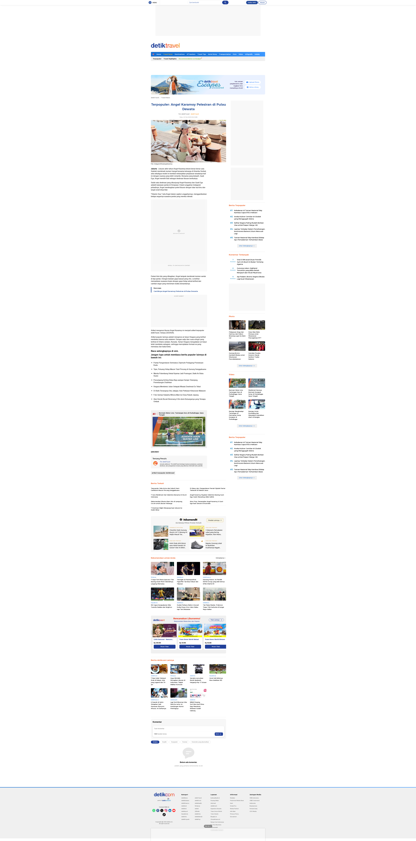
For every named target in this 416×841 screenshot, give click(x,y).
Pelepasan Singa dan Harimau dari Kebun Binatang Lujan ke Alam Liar (237, 335)
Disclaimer (233, 816)
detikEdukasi (185, 800)
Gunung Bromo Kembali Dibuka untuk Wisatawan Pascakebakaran (237, 356)
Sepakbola (184, 814)
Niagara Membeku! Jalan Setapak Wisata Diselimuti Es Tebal (177, 386)
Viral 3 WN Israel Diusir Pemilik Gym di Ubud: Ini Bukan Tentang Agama (250, 262)
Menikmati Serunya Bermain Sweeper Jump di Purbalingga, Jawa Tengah (255, 393)
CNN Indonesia (254, 798)
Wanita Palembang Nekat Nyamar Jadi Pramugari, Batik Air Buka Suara (178, 374)
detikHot (184, 808)
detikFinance (185, 803)
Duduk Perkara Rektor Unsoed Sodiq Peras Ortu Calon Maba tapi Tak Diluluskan (188, 607)
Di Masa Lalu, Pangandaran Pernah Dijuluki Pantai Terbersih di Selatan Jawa (207, 489)
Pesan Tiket (165, 646)
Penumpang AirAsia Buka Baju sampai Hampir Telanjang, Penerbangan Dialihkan (176, 381)
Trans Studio (214, 814)
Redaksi (232, 798)
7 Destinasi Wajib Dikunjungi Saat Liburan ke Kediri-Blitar (166, 509)
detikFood (198, 800)
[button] (224, 632)
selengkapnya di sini (167, 351)
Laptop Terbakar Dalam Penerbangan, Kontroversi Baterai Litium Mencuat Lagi (249, 231)
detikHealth (198, 803)
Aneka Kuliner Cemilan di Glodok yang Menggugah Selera (247, 218)
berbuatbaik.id (215, 798)
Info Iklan (233, 811)
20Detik (197, 811)
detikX (197, 808)
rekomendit (214, 827)
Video (241, 54)
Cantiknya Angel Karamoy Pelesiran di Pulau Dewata (176, 291)
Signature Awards (216, 808)
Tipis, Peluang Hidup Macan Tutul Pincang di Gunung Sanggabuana (180, 369)
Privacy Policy (234, 814)
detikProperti (185, 819)
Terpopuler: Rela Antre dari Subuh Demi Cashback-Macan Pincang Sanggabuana (165, 489)
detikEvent (214, 806)
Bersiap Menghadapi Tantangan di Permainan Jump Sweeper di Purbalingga (236, 415)
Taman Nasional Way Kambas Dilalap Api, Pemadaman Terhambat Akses (249, 239)
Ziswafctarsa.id (215, 819)
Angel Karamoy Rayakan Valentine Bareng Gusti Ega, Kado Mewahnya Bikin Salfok (207, 496)
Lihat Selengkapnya (246, 246)
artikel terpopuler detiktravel (163, 473)
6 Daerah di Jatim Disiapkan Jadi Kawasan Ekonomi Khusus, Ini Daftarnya (158, 705)
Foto (234, 54)
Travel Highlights (170, 59)
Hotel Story (212, 54)
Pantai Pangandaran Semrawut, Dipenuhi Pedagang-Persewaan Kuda (178, 364)
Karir (231, 803)
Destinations (180, 54)
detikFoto (198, 814)
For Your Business (216, 825)
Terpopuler (157, 59)
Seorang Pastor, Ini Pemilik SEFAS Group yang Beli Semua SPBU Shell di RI (214, 582)
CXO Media (253, 811)
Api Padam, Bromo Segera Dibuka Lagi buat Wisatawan (250, 278)
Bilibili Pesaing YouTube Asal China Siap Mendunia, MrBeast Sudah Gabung (197, 706)
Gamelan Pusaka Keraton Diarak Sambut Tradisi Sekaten (254, 356)
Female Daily (253, 808)
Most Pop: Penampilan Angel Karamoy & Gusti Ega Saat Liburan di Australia (206, 502)
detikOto (184, 816)
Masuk (262, 2)
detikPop (197, 819)
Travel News (168, 54)
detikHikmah (198, 816)
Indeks (257, 54)
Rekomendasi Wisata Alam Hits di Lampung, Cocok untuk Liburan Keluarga (166, 502)
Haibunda (253, 803)
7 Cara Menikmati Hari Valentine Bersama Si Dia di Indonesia (168, 496)
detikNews (184, 798)
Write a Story (254, 87)
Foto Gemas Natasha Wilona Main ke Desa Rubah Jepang (176, 395)
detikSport (184, 811)
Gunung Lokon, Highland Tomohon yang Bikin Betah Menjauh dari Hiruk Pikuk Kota (249, 270)
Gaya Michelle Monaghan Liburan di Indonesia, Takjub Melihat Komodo (177, 681)
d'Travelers (191, 54)
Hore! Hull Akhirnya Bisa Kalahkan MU (216, 679)
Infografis (249, 54)
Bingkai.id (214, 816)
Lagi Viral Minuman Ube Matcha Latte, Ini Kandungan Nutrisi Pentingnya (178, 705)
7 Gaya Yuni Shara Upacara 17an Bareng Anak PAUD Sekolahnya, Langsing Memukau (162, 582)
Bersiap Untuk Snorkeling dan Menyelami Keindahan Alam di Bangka (256, 414)
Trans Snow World (216, 811)
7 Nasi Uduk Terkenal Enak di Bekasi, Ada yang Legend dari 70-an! (158, 681)
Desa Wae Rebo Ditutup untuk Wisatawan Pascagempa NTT (254, 335)
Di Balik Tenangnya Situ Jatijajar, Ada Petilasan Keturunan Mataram (180, 390)
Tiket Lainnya (215, 620)
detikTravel (155, 97)
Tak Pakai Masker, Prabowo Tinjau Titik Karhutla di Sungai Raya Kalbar (213, 607)
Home (159, 54)
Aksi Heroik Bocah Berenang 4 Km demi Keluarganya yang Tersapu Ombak (180, 400)
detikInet (184, 806)
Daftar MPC (252, 2)
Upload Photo (254, 82)
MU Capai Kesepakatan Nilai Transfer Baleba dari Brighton (161, 606)
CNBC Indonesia (254, 800)
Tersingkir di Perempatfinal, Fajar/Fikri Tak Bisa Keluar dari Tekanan (187, 582)
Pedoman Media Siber (237, 800)
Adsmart (213, 803)
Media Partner (234, 808)
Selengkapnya (220, 558)
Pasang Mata (215, 800)
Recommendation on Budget (190, 59)
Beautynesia (253, 806)
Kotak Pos (233, 806)
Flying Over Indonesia (217, 822)
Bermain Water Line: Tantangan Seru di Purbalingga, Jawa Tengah (236, 393)
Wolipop (197, 806)
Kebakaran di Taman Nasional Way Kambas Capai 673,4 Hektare (248, 211)
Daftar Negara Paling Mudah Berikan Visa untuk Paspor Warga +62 (249, 224)
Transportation (225, 54)
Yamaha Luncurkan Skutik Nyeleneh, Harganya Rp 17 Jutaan (198, 680)
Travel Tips (201, 54)
